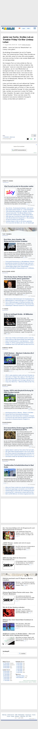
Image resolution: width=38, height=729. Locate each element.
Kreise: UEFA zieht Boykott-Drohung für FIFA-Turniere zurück (19, 391)
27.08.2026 (6, 663)
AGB (16, 715)
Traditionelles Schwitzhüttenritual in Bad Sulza (19, 466)
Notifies (34, 682)
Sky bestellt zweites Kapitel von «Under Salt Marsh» (19, 209)
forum (35, 152)
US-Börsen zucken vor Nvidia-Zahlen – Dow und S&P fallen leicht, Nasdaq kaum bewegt (19, 634)
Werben (17, 716)
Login (23, 28)
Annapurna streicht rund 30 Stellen (15, 219)
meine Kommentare (23, 682)
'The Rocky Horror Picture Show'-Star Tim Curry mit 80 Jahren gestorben (18, 278)
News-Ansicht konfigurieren (29, 680)
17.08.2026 (6, 680)
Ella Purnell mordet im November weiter (18, 186)
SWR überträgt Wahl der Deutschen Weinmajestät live (14, 558)
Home (33, 715)
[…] (27, 204)
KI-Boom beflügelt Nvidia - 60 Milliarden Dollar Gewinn (18, 315)
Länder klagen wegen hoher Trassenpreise (16, 266)
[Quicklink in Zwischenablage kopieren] (32, 135)
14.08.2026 (19, 666)
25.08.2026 (6, 666)
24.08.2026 (6, 667)
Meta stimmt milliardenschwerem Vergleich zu (17, 419)
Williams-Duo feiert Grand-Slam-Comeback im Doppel (19, 416)
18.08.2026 (6, 679)
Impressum (28, 715)
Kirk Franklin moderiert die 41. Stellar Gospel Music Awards (21, 214)
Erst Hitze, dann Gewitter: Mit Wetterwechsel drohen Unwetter (15, 240)
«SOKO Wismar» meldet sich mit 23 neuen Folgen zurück (16, 543)
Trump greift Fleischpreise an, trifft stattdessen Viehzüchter (20, 261)
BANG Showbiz (26, 44)
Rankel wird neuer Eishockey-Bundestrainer (17, 414)
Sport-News (6, 385)
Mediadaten (21, 715)
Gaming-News (7, 347)
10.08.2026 (19, 672)
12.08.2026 (19, 669)
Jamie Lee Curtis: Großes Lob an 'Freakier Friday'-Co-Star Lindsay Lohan (18, 39)
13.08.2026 (19, 667)
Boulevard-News (8, 271)
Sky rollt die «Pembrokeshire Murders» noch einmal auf (20, 208)
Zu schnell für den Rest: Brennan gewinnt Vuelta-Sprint (19, 417)
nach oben (32, 718)
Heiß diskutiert (20, 677)
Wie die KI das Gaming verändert (13, 607)
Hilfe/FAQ (22, 716)
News (12, 716)
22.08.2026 (6, 673)
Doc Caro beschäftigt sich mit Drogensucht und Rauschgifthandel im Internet (19, 528)
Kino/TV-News (8, 181)
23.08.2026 (6, 671)
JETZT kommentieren (20, 150)
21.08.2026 (6, 674)
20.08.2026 (6, 676)
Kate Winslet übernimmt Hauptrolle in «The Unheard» (20, 218)
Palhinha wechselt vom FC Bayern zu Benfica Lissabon (18, 579)
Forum (8, 716)
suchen (23, 653)
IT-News (5, 309)
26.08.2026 (6, 664)
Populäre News (20, 676)
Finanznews (6, 422)
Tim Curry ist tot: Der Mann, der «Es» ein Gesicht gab (20, 223)
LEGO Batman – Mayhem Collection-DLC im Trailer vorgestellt (19, 354)
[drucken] (34, 135)
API (27, 716)
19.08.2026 (6, 677)
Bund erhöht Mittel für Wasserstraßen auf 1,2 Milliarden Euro (21, 268)
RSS (30, 716)
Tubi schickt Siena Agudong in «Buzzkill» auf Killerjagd (20, 211)
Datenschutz (10, 715)
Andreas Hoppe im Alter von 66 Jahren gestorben (19, 221)
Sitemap (4, 715)
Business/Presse (8, 460)
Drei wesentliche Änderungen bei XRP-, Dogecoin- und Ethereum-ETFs (18, 429)
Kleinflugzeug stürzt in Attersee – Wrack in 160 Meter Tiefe (20, 412)
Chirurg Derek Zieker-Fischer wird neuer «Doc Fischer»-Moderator (18, 593)
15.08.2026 (19, 664)
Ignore (30, 682)
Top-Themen (6, 234)
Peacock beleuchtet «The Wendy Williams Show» (19, 213)
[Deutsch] (20, 28)
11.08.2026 (19, 670)
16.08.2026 (19, 663)
